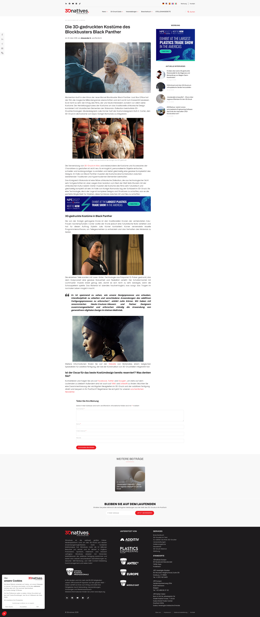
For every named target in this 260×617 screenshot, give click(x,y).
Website (112, 364)
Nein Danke (9, 607)
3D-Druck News (70, 20)
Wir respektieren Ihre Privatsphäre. (13, 600)
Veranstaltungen (131, 11)
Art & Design (80, 20)
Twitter (111, 381)
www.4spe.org (99, 592)
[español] (169, 3)
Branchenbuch (146, 11)
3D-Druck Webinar (160, 549)
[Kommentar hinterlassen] (2, 53)
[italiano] (176, 3)
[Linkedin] (2, 39)
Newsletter (157, 546)
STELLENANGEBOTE (163, 11)
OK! (37, 607)
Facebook (102, 381)
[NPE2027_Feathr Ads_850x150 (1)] (108, 203)
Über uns (158, 612)
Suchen (192, 12)
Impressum (167, 612)
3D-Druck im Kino (92, 165)
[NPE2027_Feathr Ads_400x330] (175, 45)
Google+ (122, 381)
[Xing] (2, 44)
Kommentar (80, 409)
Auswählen (23, 607)
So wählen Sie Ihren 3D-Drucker (165, 540)
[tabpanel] (130, 479)
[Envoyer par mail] (2, 48)
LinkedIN (124, 383)
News (104, 11)
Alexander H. (86, 38)
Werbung (184, 3)
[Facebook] (2, 35)
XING (114, 383)
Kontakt (192, 3)
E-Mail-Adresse (81, 431)
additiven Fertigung (87, 556)
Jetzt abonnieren (144, 513)
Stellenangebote (159, 544)
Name (78, 424)
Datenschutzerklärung (180, 612)
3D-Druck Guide (115, 11)
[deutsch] (163, 3)
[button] (4, 613)
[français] (173, 3)
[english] (166, 3)
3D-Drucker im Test (160, 537)
